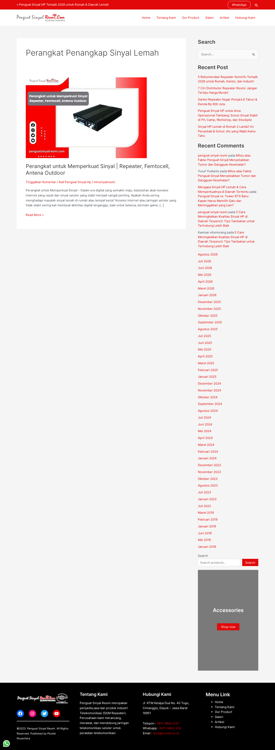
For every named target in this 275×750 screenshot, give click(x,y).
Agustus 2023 (208, 485)
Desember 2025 (209, 302)
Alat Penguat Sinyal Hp (75, 182)
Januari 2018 (207, 547)
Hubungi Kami (245, 18)
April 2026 (205, 281)
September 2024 (210, 404)
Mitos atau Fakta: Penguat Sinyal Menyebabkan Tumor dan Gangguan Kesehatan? (224, 160)
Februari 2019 (207, 519)
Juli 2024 (204, 417)
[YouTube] (56, 713)
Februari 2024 (208, 451)
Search (203, 556)
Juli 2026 (204, 261)
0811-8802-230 (168, 723)
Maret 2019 (206, 513)
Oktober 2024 (208, 397)
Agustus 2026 (208, 254)
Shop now (228, 627)
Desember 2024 (209, 383)
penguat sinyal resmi (212, 155)
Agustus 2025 (208, 329)
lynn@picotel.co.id (166, 733)
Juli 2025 (204, 336)
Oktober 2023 (208, 479)
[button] (239, 4)
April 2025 (205, 356)
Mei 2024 (204, 431)
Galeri (209, 18)
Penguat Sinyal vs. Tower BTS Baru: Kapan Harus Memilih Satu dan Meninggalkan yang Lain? (223, 200)
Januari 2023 (207, 499)
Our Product (190, 18)
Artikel (224, 18)
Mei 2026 (204, 275)
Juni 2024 (205, 424)
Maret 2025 (206, 363)
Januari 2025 (207, 377)
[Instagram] (32, 713)
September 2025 (210, 322)
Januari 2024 (207, 458)
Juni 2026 (205, 268)
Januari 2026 (207, 295)
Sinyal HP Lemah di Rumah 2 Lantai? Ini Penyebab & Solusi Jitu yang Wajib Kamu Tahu (227, 131)
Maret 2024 (206, 445)
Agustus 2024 (208, 411)
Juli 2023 (204, 492)
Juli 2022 (204, 506)
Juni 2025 (205, 343)
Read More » (35, 215)
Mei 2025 (204, 349)
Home (146, 18)
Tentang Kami (166, 18)
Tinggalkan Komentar (41, 182)
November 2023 (209, 472)
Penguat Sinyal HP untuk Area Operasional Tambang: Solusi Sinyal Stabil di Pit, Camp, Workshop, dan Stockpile (228, 115)
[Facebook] (20, 713)
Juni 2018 (205, 533)
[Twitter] (44, 713)
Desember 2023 (209, 465)
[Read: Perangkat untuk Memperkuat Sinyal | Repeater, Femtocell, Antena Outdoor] (86, 117)
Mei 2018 (204, 540)
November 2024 (209, 390)
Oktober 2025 (207, 315)
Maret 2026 (206, 288)
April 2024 (205, 438)
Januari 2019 (207, 526)
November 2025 (209, 309)
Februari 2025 (208, 370)
